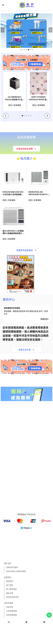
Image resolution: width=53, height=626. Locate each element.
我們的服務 (8, 603)
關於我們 (7, 563)
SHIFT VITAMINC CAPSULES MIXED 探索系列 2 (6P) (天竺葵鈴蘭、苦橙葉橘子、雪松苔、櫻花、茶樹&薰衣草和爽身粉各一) (38, 98)
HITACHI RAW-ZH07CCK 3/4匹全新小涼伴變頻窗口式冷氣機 (13, 193)
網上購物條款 (11, 589)
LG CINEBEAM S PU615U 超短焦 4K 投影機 (14, 98)
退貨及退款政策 (12, 597)
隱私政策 (9, 593)
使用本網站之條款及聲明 (16, 571)
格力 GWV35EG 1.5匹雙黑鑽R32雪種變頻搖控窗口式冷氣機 (13, 232)
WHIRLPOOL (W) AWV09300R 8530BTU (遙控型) (39, 193)
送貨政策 (9, 607)
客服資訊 (7, 577)
